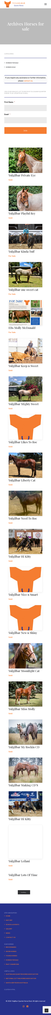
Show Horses (11, 951)
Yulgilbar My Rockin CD (24, 747)
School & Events (12, 924)
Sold (10, 180)
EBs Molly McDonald (22, 328)
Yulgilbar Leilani (19, 861)
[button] (45, 4)
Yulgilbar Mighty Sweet (24, 404)
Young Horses (11, 956)
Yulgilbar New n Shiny (23, 633)
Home (8, 916)
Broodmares (11, 947)
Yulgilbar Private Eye (22, 175)
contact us (28, 81)
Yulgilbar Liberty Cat (22, 480)
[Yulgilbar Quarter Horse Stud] (14, 4)
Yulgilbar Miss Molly (22, 709)
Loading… (24, 892)
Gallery (9, 929)
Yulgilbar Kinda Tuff (21, 251)
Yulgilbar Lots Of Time (23, 875)
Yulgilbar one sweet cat (23, 290)
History (9, 920)
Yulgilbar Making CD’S (23, 785)
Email (7, 114)
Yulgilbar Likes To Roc (23, 442)
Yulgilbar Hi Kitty (20, 556)
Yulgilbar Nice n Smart (23, 594)
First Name (9, 102)
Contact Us (10, 937)
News (8, 933)
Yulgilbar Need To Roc (23, 518)
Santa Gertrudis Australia (17, 983)
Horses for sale (12, 960)
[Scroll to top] (46, 1010)
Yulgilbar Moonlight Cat (24, 671)
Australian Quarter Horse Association (22, 974)
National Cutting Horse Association (21, 978)
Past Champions (12, 964)
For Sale (12, 256)
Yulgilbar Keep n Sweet (23, 366)
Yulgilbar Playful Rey (22, 213)
